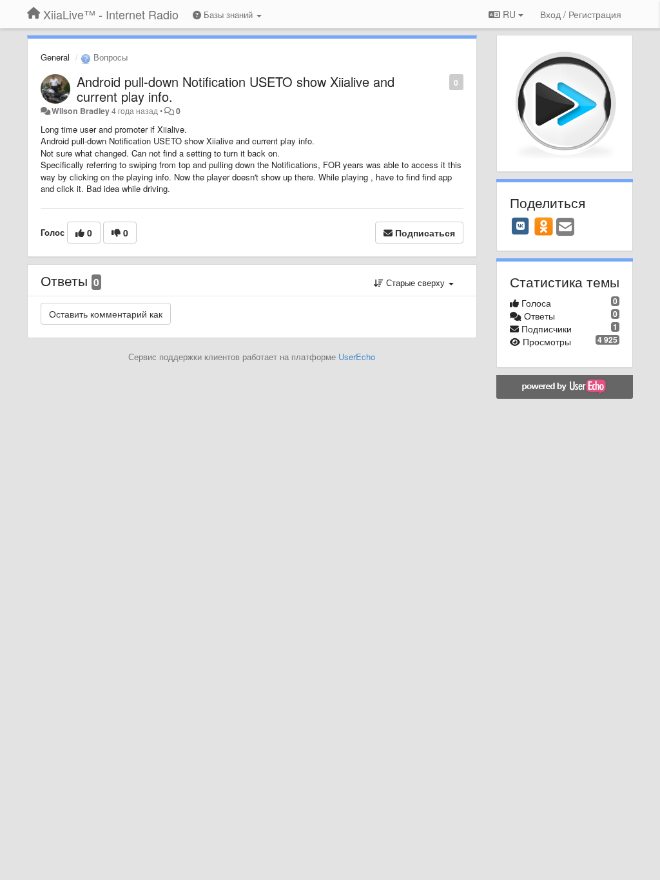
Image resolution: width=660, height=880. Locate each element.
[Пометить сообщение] (442, 81)
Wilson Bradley (81, 111)
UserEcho (356, 356)
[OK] (543, 226)
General (55, 57)
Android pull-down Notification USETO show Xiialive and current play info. (235, 89)
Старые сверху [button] (415, 282)
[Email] (565, 227)
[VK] (521, 226)
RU (509, 14)
